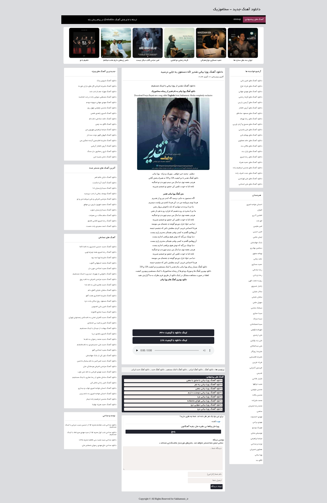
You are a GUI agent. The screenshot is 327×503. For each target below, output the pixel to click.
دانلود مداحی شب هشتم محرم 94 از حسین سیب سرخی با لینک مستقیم (90, 426)
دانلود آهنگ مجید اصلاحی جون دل (102, 269)
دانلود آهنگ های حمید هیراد (250, 162)
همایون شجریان (256, 450)
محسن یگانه (257, 395)
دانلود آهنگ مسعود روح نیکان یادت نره (100, 301)
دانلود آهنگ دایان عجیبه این (104, 157)
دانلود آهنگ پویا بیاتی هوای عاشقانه (204, 401)
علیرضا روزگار (256, 352)
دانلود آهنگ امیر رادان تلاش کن (103, 383)
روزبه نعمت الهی (255, 281)
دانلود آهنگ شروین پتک (106, 81)
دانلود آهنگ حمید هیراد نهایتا (104, 405)
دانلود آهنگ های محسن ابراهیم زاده (247, 168)
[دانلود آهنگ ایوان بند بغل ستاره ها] (243, 43)
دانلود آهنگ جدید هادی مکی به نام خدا (100, 285)
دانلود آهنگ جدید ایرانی (140, 369)
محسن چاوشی (256, 390)
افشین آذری (257, 216)
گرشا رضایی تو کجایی (179, 60)
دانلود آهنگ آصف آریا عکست (104, 183)
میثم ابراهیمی (256, 439)
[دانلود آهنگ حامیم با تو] (84, 43)
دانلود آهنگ (189, 86)
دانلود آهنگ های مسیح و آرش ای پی (247, 124)
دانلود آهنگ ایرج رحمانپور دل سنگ (101, 152)
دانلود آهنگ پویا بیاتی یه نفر (208, 384)
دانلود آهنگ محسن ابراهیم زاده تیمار (101, 399)
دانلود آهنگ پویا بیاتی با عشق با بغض (204, 380)
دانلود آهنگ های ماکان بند (251, 146)
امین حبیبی (257, 232)
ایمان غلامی (257, 237)
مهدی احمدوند (256, 417)
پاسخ (173, 432)
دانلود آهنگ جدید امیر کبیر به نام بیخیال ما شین (96, 361)
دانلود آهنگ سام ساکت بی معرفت (102, 216)
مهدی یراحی (257, 422)
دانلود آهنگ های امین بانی (251, 81)
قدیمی (259, 373)
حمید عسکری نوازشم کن (211, 60)
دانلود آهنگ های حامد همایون (250, 141)
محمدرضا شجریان (255, 406)
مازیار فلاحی (257, 379)
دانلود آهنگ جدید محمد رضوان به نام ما (100, 339)
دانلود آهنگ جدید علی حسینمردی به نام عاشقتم (96, 345)
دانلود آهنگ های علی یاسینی (250, 130)
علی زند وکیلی (256, 341)
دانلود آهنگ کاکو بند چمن (105, 124)
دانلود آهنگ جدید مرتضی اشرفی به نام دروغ (98, 279)
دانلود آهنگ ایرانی (196, 369)
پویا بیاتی (258, 455)
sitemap (237, 19)
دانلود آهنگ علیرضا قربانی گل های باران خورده (97, 86)
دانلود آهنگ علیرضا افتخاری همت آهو (101, 296)
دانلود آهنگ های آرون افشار (250, 108)
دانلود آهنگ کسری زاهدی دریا (104, 334)
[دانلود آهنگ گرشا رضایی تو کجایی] (179, 43)
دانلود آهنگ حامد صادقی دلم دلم (102, 119)
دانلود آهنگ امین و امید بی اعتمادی (101, 323)
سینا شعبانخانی (256, 324)
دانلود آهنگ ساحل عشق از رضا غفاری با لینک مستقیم (94, 377)
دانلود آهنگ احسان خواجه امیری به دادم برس (97, 394)
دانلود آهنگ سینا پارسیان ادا (104, 188)
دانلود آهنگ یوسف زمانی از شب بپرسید (100, 194)
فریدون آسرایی (256, 368)
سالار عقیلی (257, 292)
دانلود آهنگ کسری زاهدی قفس (103, 113)
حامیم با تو (84, 60)
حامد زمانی (257, 259)
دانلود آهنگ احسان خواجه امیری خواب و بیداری (97, 388)
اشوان (259, 210)
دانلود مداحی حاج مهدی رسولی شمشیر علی (99, 445)
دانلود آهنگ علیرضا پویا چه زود (103, 258)
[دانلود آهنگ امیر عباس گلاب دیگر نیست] (148, 43)
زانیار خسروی (256, 286)
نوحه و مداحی (256, 444)
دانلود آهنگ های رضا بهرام (251, 119)
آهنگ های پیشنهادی (254, 19)
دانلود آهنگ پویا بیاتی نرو (209, 409)
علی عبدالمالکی (256, 346)
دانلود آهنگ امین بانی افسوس (103, 307)
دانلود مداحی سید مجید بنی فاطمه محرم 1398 (97, 440)
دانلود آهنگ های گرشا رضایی (250, 97)
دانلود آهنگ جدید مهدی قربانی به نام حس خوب (97, 372)
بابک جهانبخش (256, 243)
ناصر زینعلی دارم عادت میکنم (115, 60)
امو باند (259, 221)
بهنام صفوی (257, 254)
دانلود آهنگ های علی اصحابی (250, 184)
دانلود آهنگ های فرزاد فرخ (251, 86)
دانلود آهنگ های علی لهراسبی (250, 179)
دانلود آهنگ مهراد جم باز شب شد (102, 92)
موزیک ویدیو (257, 428)
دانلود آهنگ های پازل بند (252, 152)
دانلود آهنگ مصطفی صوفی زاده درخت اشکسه (97, 97)
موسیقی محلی (256, 433)
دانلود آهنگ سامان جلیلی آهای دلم (102, 290)
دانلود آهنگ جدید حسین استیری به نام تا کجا (98, 247)
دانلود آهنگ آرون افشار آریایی (103, 146)
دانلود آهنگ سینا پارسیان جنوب (103, 210)
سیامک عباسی (256, 308)
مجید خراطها (257, 384)
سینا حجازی (257, 313)
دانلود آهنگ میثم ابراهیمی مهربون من (100, 130)
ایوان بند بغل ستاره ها (242, 60)
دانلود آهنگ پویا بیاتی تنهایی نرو (206, 405)
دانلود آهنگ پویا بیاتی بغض (208, 388)
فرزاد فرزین (257, 362)
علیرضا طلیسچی (255, 357)
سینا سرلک (257, 319)
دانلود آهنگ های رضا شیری (251, 157)
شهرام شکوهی (256, 330)
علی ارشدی (257, 335)
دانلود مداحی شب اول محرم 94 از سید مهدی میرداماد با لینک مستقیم (91, 434)
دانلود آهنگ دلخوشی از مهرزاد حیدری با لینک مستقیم (94, 274)
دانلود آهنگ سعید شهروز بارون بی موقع (100, 205)
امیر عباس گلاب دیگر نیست (147, 60)
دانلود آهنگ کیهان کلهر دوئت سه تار (101, 135)
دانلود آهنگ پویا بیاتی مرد (209, 397)
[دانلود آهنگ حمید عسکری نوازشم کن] (211, 43)
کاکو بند (259, 460)
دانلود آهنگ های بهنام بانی (251, 135)
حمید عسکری (257, 264)
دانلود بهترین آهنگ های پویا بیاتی (173, 279)
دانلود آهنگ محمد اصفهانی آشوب (102, 263)
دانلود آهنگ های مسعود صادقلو (249, 113)
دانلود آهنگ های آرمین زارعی (250, 103)
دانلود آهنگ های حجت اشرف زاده (248, 173)
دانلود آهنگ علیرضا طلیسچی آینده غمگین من (98, 141)
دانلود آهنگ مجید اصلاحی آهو (104, 350)
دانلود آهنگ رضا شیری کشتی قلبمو (102, 221)
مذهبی (259, 411)
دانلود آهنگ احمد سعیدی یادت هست (101, 226)
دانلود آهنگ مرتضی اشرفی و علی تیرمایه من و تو (96, 199)
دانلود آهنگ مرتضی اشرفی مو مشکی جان (99, 367)
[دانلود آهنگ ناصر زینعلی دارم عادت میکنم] (116, 43)
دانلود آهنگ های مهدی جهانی (250, 92)
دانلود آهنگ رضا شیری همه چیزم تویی (100, 252)
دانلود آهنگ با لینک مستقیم (176, 369)
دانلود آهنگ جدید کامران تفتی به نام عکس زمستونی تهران (92, 318)
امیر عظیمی (257, 226)
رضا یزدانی (257, 275)
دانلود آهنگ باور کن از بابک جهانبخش (101, 356)
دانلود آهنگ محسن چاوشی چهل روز (101, 108)
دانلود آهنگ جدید (157, 369)
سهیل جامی (257, 303)
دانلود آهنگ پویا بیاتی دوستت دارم (205, 393)
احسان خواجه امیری (254, 205)
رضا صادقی (257, 270)
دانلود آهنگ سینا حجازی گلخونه (103, 312)
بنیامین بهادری (256, 248)
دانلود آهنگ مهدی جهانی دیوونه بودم (101, 103)
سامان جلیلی (257, 297)
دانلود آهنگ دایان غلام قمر (105, 177)
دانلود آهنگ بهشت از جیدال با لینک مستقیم (98, 328)
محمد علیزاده (257, 401)
